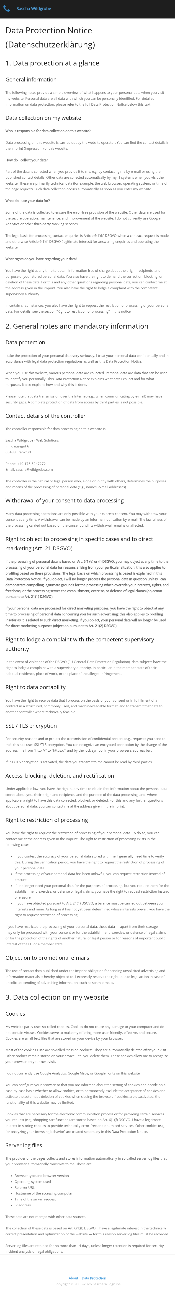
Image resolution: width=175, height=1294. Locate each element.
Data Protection (94, 1278)
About (73, 1278)
